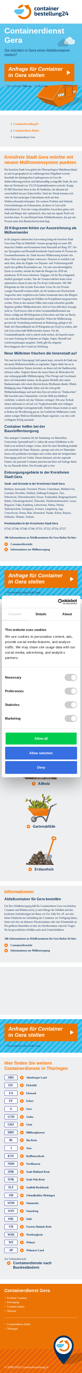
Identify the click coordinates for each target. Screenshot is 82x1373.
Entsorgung (13, 1302)
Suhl (28, 1219)
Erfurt (29, 1101)
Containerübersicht (21, 544)
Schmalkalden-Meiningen (40, 1195)
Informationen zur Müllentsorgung (30, 549)
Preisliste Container (17, 1298)
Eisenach (31, 1093)
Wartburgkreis (34, 1234)
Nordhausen (33, 1163)
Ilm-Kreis (31, 1140)
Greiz (29, 1124)
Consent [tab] (14, 614)
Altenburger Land (36, 1077)
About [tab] (67, 614)
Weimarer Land (35, 1250)
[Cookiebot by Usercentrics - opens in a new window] (58, 602)
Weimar (30, 1242)
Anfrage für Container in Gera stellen (35, 72)
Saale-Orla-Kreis (35, 1179)
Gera (29, 1108)
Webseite (11, 1311)
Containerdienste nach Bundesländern (32, 1265)
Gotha (29, 1116)
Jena (28, 1148)
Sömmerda (32, 1203)
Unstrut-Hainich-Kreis (39, 1226)
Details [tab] (41, 614)
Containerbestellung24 (34, 1367)
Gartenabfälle (44, 826)
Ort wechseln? (14, 86)
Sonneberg (32, 1211)
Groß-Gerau (41, 86)
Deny (41, 767)
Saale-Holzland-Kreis (38, 1171)
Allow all (41, 738)
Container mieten (15, 1306)
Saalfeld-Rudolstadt (37, 1187)
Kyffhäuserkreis (35, 1156)
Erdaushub (44, 869)
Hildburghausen (35, 1132)
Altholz (44, 784)
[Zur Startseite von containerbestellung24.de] (41, 11)
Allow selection (41, 753)
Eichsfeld (31, 1085)
